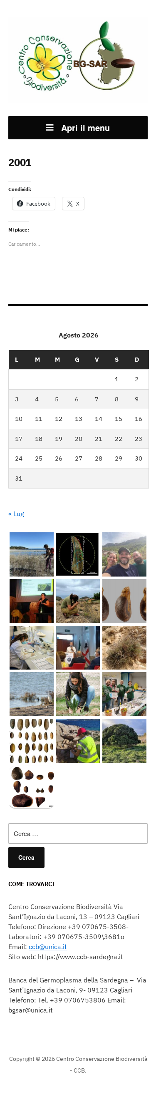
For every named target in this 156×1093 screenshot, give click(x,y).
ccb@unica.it (48, 946)
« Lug (16, 513)
